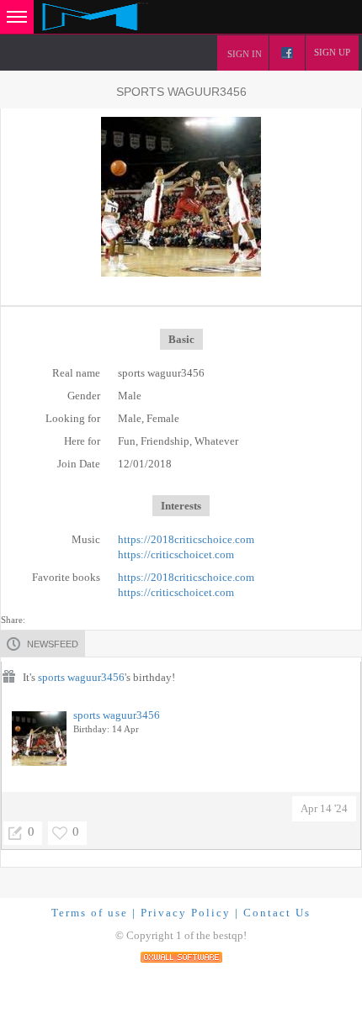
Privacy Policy (186, 912)
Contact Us (277, 912)
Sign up (332, 52)
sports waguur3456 (81, 677)
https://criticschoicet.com (176, 554)
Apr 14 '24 (324, 808)
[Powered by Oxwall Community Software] (181, 955)
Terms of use (89, 912)
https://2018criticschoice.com (186, 539)
